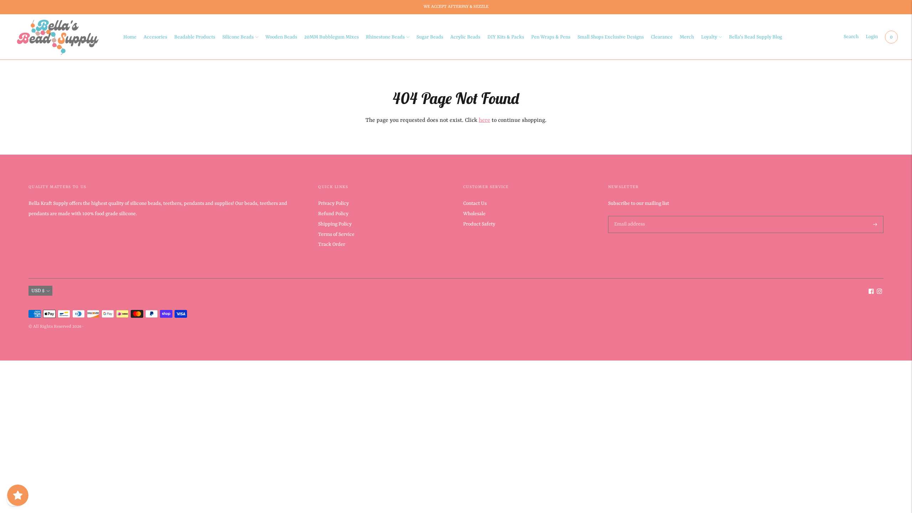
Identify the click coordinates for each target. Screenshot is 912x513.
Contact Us (475, 203)
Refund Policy (333, 214)
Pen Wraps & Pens (550, 37)
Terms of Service (336, 234)
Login (872, 37)
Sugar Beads (429, 37)
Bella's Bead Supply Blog (755, 37)
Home (129, 37)
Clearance (662, 37)
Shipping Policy (335, 224)
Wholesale (474, 214)
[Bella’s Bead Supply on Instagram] (879, 292)
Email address (628, 216)
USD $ (38, 291)
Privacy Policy (333, 203)
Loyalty (709, 37)
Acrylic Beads (465, 37)
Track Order (331, 244)
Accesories (155, 37)
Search (851, 37)
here (484, 120)
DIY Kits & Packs (505, 37)
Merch (687, 37)
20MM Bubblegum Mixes (331, 37)
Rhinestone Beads (385, 37)
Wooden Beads (281, 37)
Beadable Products (194, 37)
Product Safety (479, 224)
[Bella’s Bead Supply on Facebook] (871, 292)
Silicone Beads (238, 37)
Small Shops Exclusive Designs (610, 37)
